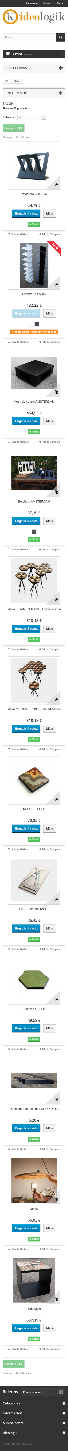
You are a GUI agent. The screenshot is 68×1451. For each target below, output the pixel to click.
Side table (34, 1308)
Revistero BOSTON (34, 194)
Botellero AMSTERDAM (34, 501)
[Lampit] (34, 1180)
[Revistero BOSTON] (34, 165)
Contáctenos (32, 3)
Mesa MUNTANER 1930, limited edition (34, 709)
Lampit (34, 1208)
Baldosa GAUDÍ (34, 1009)
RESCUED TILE (34, 809)
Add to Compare (51, 234)
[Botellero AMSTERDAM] (34, 473)
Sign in (60, 3)
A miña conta (13, 1423)
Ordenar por (9, 117)
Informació (17, 93)
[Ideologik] (34, 16)
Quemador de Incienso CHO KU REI (34, 1109)
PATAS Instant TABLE (34, 909)
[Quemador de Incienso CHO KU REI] (34, 1080)
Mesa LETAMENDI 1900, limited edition (34, 609)
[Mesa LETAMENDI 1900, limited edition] (34, 580)
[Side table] (34, 1280)
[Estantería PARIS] (34, 265)
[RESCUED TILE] (34, 780)
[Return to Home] (6, 81)
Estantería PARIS (34, 294)
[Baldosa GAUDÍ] (34, 980)
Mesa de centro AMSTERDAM (34, 401)
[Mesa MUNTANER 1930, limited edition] (34, 680)
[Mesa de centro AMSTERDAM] (34, 373)
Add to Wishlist (20, 234)
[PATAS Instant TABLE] (34, 880)
